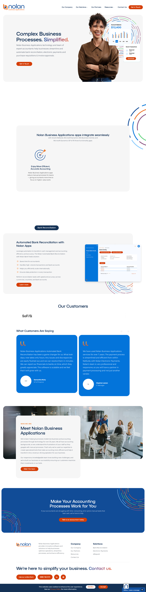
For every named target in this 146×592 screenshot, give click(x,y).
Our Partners (96, 7)
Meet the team (29, 469)
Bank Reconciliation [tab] (47, 228)
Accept (103, 587)
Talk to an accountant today (73, 520)
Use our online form (26, 577)
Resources (109, 7)
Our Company (67, 7)
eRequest (96, 554)
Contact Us (122, 7)
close (142, 589)
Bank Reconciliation (100, 548)
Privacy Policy (55, 589)
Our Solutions (81, 7)
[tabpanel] (73, 263)
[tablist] (73, 228)
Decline (90, 587)
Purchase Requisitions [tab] (98, 228)
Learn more (24, 285)
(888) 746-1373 (45, 577)
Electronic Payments (100, 551)
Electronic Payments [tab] (71, 228)
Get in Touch (135, 7)
